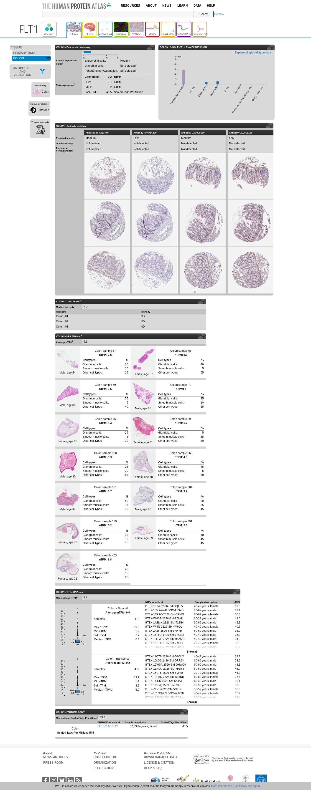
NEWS (167, 5)
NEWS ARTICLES (55, 757)
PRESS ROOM (53, 762)
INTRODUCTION (105, 757)
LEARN (182, 5)
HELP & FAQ (153, 768)
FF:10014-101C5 (108, 726)
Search (204, 14)
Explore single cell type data (253, 52)
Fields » (219, 14)
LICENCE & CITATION (159, 762)
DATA (197, 5)
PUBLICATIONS (104, 768)
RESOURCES (130, 5)
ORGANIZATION (105, 762)
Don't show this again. (246, 786)
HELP (211, 5)
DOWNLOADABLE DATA (161, 757)
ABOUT (151, 5)
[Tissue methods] (40, 130)
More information (221, 786)
